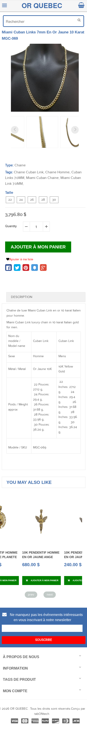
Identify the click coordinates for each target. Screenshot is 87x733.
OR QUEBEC (42, 5)
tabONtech (41, 714)
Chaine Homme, (57, 172)
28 (43, 200)
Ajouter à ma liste (21, 259)
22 (10, 200)
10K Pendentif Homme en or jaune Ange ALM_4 (23, 557)
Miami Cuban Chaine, (43, 178)
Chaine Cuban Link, (29, 172)
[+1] (43, 267)
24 (21, 200)
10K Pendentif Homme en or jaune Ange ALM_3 (65, 557)
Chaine (20, 165)
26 (32, 200)
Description (21, 297)
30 (54, 200)
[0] (8, 267)
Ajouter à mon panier (26, 580)
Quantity (11, 226)
